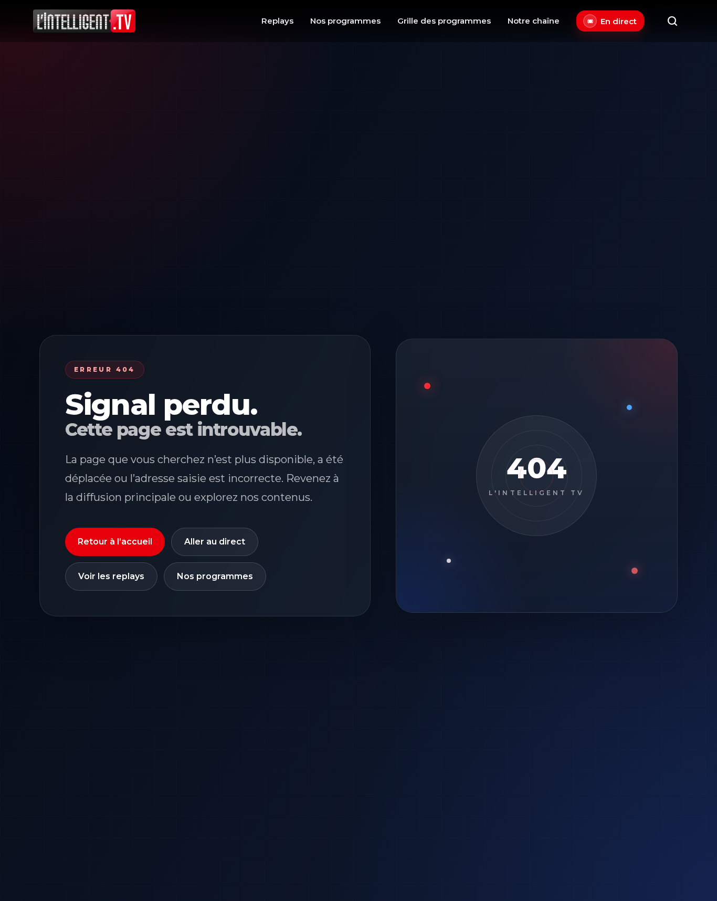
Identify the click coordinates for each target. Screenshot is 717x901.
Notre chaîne (534, 21)
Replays (277, 21)
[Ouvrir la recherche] (672, 21)
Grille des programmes (444, 21)
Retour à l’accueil (115, 542)
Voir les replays (111, 576)
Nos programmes (345, 21)
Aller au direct (214, 542)
